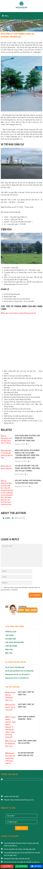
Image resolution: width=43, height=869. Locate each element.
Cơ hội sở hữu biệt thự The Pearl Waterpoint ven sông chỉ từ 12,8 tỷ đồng (27, 468)
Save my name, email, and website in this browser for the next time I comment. (20, 589)
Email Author (19, 518)
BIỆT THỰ (8, 653)
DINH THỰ (9, 649)
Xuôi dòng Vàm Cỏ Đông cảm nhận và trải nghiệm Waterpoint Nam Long (27, 438)
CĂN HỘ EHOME (11, 646)
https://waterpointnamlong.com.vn (22, 800)
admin (7, 518)
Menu (6, 16)
